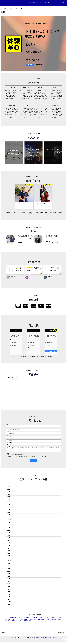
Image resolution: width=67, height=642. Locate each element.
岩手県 (8, 491)
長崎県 (8, 591)
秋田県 (8, 496)
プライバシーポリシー (37, 637)
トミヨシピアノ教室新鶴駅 (56, 619)
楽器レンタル (8, 435)
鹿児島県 (9, 601)
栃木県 (8, 507)
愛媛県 (8, 581)
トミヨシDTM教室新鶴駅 (10, 617)
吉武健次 (18, 203)
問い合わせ (50, 2)
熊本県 (8, 594)
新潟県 (8, 522)
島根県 (8, 566)
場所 (45, 2)
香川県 (8, 578)
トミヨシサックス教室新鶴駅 (17, 619)
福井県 (8, 530)
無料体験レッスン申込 (51, 351)
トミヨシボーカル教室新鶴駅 (24, 620)
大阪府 (8, 553)
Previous (4, 273)
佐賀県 (8, 589)
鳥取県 (8, 563)
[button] (33, 484)
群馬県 (8, 509)
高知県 (8, 583)
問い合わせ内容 (8, 446)
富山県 (8, 525)
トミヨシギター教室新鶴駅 (49, 617)
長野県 (8, 535)
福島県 (8, 501)
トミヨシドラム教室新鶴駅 (29, 619)
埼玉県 (8, 512)
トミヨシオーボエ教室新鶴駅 (36, 617)
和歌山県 (9, 560)
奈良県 (8, 558)
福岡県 (8, 586)
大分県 (8, 596)
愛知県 (8, 542)
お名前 (7, 424)
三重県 (8, 545)
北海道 (8, 486)
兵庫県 (8, 555)
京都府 (8, 550)
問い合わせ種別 (8, 442)
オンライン (9, 484)
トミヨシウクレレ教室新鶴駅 (23, 617)
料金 (41, 2)
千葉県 (8, 514)
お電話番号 (8, 431)
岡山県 (8, 568)
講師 (38, 2)
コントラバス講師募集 (59, 2)
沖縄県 (8, 604)
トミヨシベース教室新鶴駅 (11, 620)
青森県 (8, 489)
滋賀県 (8, 548)
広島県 (8, 571)
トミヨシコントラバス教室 (29, 2)
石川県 (8, 527)
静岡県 (8, 540)
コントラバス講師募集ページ (53, 212)
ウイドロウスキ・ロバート (41, 203)
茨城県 (8, 504)
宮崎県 (8, 599)
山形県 (8, 499)
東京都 (8, 517)
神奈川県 (9, 519)
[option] (24, 197)
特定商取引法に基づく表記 (49, 637)
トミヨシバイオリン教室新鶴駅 (43, 619)
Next (62, 273)
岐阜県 (8, 537)
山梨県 (8, 532)
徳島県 (8, 576)
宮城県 (8, 494)
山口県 (8, 573)
